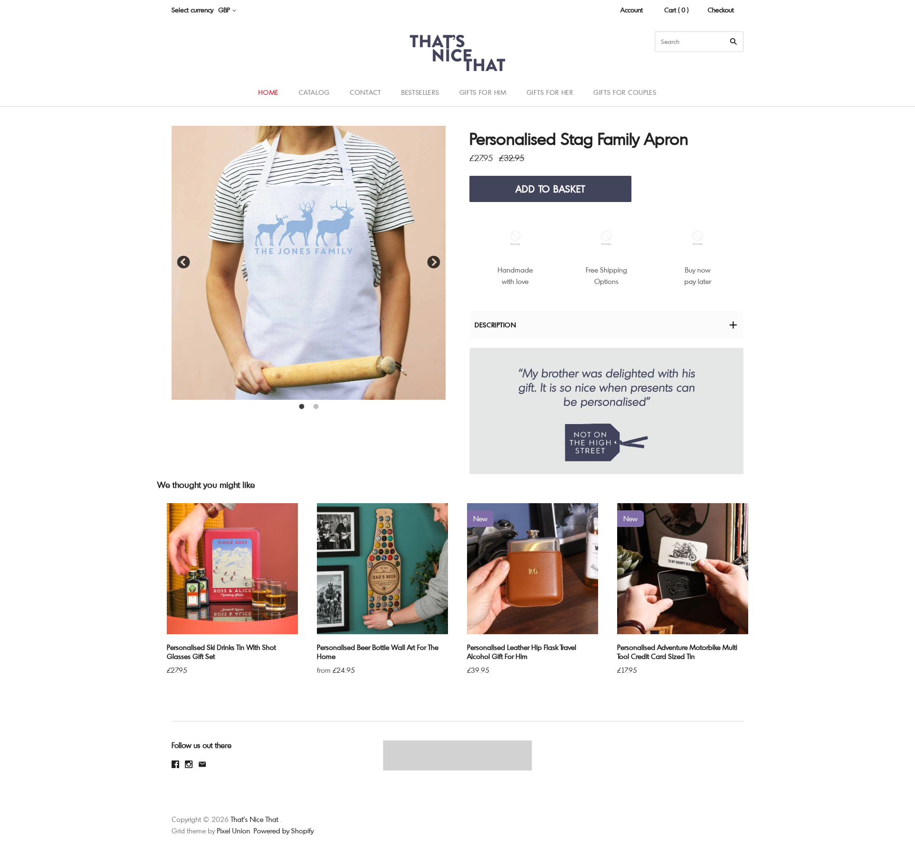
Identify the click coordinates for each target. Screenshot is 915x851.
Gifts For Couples (625, 92)
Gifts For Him (483, 92)
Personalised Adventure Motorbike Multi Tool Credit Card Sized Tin (677, 651)
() (886, 92)
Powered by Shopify (284, 830)
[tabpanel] (309, 263)
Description (495, 325)
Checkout (721, 10)
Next (434, 262)
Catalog (314, 92)
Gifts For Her (550, 92)
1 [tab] (301, 407)
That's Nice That (254, 819)
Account (631, 10)
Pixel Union (233, 830)
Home (268, 92)
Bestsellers (420, 92)
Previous (183, 262)
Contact (365, 92)
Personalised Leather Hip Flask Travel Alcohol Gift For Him (521, 651)
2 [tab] (316, 407)
